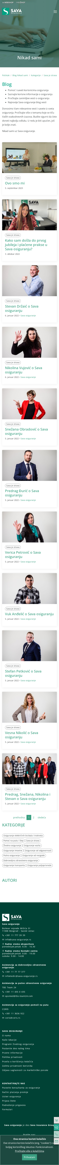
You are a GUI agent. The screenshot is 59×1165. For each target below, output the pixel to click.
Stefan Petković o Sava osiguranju (23, 673)
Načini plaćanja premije (15, 1092)
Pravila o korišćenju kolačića (17, 1061)
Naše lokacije (9, 1039)
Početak (5, 75)
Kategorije (36, 75)
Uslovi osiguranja (11, 1096)
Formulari (7, 1109)
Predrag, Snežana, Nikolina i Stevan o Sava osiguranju (27, 796)
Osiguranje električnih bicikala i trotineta (23, 835)
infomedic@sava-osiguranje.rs (21, 976)
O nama (6, 1035)
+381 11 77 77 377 (15, 971)
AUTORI (9, 880)
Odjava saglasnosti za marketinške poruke (25, 1070)
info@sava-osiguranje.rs (18, 939)
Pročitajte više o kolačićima (29, 1151)
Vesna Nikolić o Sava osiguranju (21, 734)
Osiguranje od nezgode (33, 855)
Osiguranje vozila (32, 845)
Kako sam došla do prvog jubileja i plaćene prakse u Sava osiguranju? (26, 244)
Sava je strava (50, 75)
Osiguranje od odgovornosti (38, 850)
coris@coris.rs (12, 1017)
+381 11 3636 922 (14, 1013)
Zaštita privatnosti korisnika (17, 1065)
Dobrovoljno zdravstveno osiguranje (20, 860)
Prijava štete (9, 1100)
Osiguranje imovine (12, 850)
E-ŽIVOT (21, 2)
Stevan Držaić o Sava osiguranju (22, 308)
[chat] (56, 1127)
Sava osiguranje (28, 315)
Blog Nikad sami (20, 75)
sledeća (42, 817)
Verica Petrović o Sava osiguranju (23, 554)
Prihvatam (29, 1157)
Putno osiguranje (11, 855)
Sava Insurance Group (42, 1125)
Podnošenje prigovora (14, 1105)
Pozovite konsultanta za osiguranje (21, 1087)
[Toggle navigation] (55, 12)
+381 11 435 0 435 (15, 991)
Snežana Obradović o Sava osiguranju (26, 431)
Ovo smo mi (15, 183)
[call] (56, 1134)
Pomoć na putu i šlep (13, 840)
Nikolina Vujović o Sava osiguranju (23, 369)
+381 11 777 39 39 (15, 935)
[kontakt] (56, 1141)
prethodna (19, 817)
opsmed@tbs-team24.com (19, 996)
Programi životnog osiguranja (18, 1044)
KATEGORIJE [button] (13, 825)
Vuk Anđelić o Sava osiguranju (29, 613)
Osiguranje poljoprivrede (39, 865)
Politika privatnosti (12, 1057)
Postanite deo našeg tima (16, 1048)
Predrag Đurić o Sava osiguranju (22, 492)
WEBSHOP (8, 2)
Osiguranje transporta (14, 865)
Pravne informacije (12, 1052)
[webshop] (56, 1120)
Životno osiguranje (12, 845)
